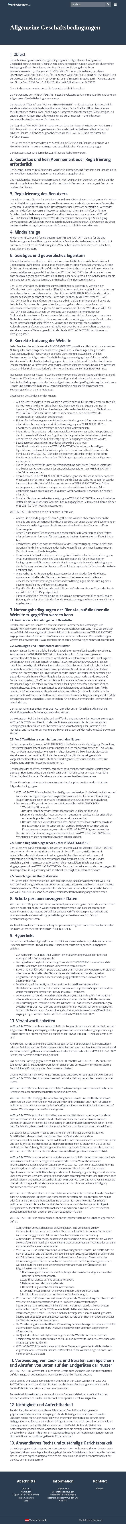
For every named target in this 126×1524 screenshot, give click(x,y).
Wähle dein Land (37, 1520)
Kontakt (99, 1488)
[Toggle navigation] (115, 5)
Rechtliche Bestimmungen (63, 1494)
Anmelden (26, 1491)
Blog (26, 1500)
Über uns (26, 1488)
